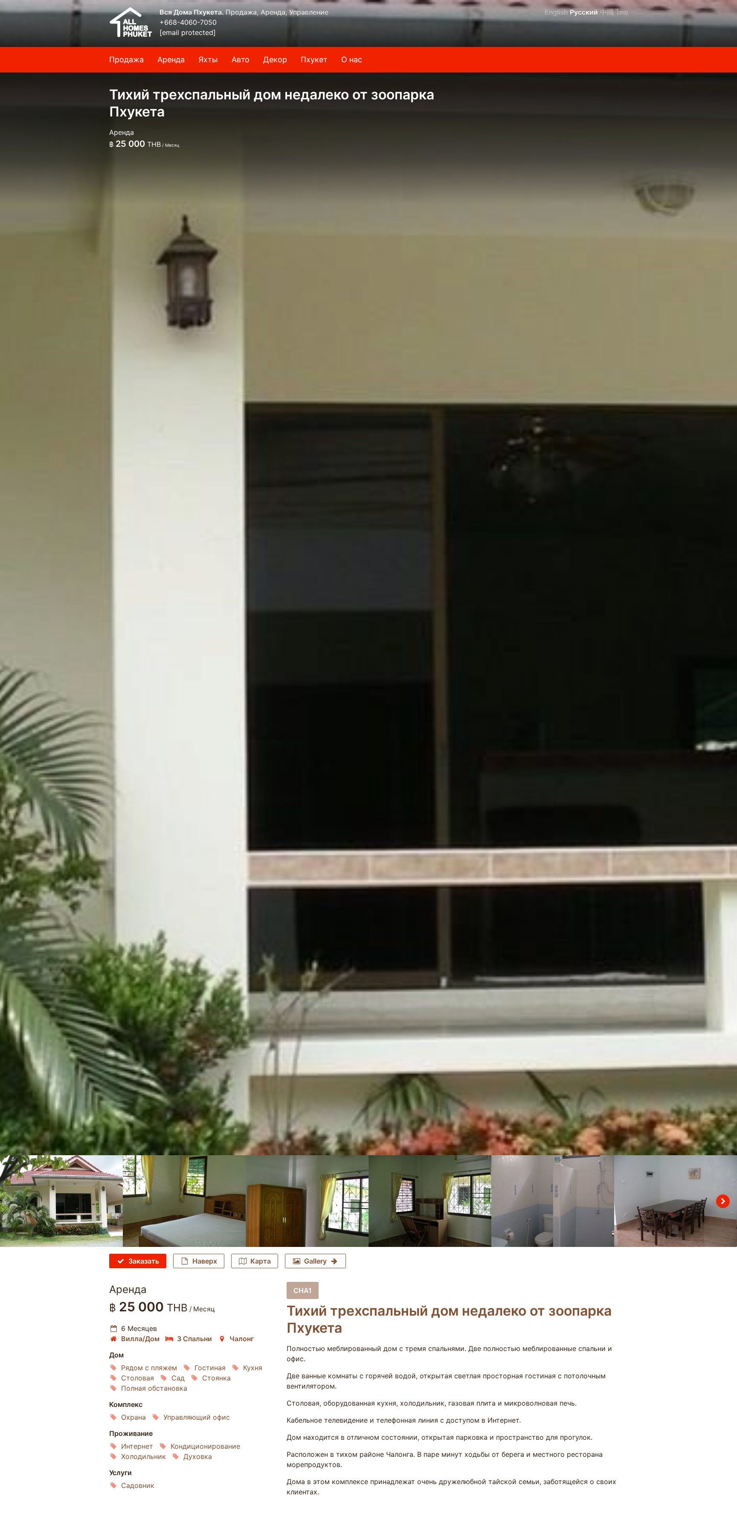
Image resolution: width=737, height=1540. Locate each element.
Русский (584, 12)
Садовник (137, 1485)
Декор (275, 59)
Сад (178, 1378)
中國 (607, 12)
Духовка (197, 1456)
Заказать (143, 1261)
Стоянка (216, 1378)
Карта (260, 1261)
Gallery (315, 1261)
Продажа (126, 59)
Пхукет (314, 59)
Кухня (252, 1367)
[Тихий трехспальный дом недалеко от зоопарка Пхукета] (368, 577)
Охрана (133, 1417)
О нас (351, 59)
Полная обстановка (154, 1388)
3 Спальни (194, 1338)
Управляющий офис (196, 1417)
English (556, 12)
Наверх (204, 1261)
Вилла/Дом (140, 1338)
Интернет (137, 1446)
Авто (241, 59)
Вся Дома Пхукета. (193, 12)
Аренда (171, 59)
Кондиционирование (205, 1446)
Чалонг (241, 1338)
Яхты (208, 59)
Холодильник (143, 1456)
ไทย (622, 12)
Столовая (137, 1378)
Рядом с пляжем (149, 1367)
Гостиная (210, 1367)
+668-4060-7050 (188, 22)
